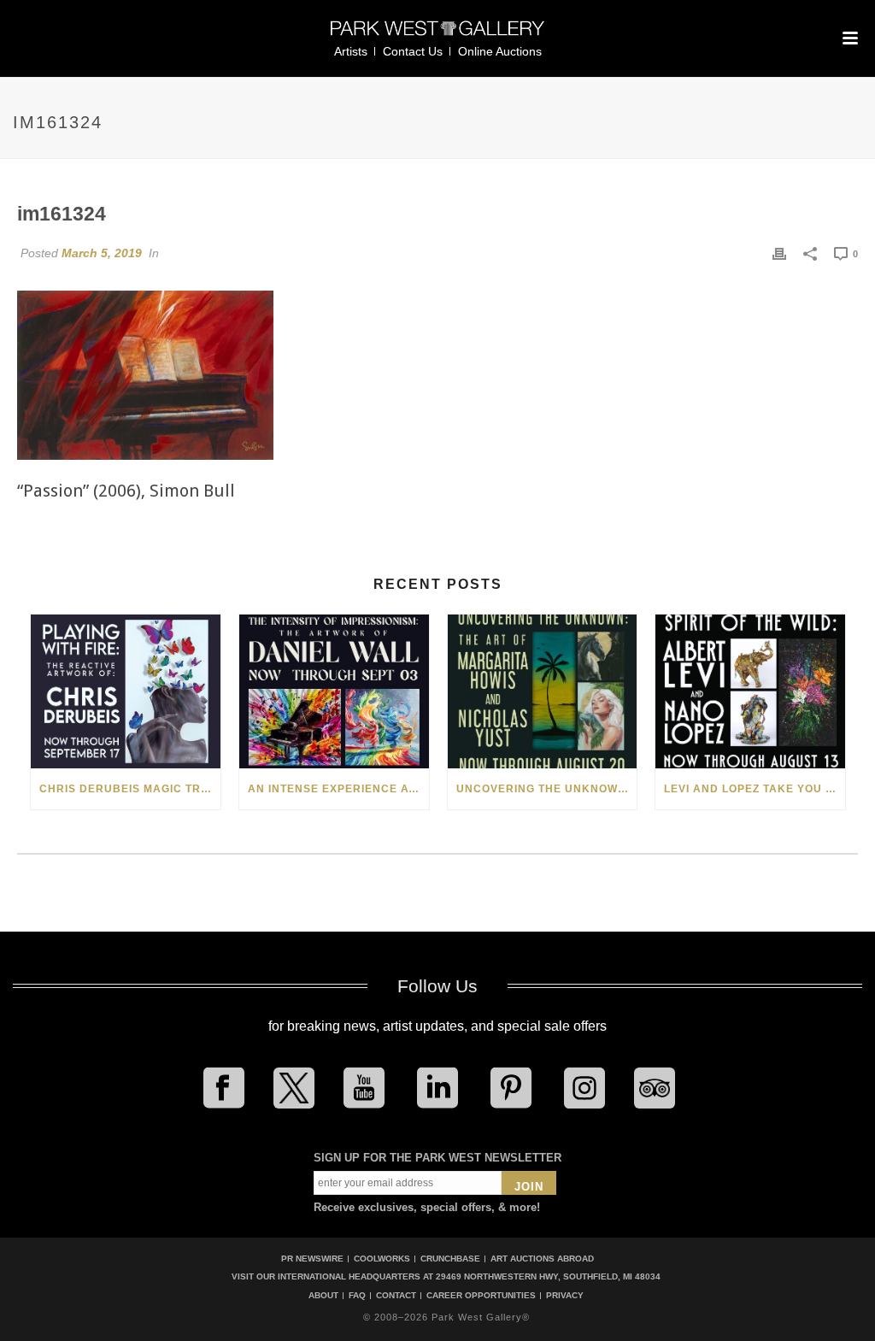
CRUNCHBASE (450, 1258)
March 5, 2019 (102, 253)
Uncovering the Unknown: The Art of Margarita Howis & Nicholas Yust (546, 789)
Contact (396, 1295)
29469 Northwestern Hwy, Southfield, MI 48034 (548, 1276)
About (323, 1295)
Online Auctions (500, 51)
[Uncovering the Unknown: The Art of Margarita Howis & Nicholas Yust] (542, 691)
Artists (350, 51)
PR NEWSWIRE (312, 1258)
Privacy (565, 1295)
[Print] (779, 253)
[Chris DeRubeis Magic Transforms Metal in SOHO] (125, 691)
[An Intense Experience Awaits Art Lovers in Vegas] (334, 691)
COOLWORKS (382, 1258)
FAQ (357, 1295)
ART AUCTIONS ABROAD (542, 1258)
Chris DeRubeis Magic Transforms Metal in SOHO (129, 789)
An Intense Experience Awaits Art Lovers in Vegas (338, 789)
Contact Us (413, 51)
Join (528, 1186)
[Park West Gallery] (437, 35)
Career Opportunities (481, 1295)
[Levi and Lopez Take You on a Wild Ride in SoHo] (750, 691)
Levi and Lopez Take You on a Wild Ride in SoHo (754, 789)
